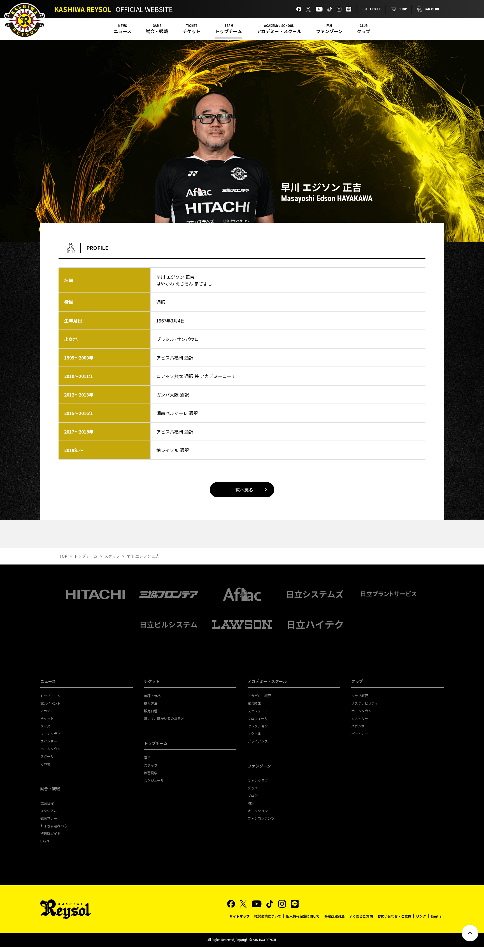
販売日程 (150, 710)
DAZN (44, 840)
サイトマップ (239, 916)
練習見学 (150, 772)
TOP (63, 556)
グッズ (45, 726)
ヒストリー (359, 718)
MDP (251, 803)
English (437, 916)
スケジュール (154, 780)
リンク (421, 916)
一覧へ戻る (242, 489)
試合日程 (47, 803)
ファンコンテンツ (261, 818)
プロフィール (258, 718)
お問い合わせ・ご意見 (394, 916)
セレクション (258, 726)
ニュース (122, 31)
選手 (147, 757)
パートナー (359, 733)
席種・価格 (152, 695)
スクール (47, 756)
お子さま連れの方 (53, 825)
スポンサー (48, 741)
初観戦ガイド (50, 833)
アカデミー (48, 710)
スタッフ (112, 556)
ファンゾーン (329, 31)
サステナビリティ (364, 703)
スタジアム (48, 810)
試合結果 (254, 703)
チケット (192, 31)
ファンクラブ (50, 733)
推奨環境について (267, 916)
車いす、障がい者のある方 (164, 718)
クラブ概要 (359, 695)
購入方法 (150, 703)
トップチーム (228, 31)
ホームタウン (50, 748)
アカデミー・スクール (279, 31)
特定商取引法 (334, 916)
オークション (258, 810)
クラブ (363, 31)
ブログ (253, 795)
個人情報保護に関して (303, 916)
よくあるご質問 (361, 916)
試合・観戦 (157, 31)
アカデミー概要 (259, 695)
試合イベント (50, 703)
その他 (45, 763)
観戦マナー (48, 818)
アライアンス (258, 741)
